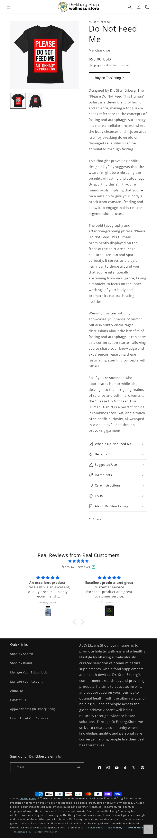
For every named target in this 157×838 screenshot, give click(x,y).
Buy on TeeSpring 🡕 (109, 78)
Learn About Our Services (29, 718)
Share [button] (97, 519)
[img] (78, 561)
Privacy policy (114, 827)
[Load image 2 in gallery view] (35, 100)
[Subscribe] (79, 767)
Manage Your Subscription (29, 672)
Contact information (46, 831)
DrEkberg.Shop (28, 798)
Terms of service (135, 827)
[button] (8, 6)
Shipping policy (22, 831)
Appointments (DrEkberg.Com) (32, 709)
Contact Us (18, 700)
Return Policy (95, 827)
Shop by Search (21, 654)
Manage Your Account (26, 681)
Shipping (94, 65)
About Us (17, 691)
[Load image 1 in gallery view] (18, 100)
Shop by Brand (21, 663)
